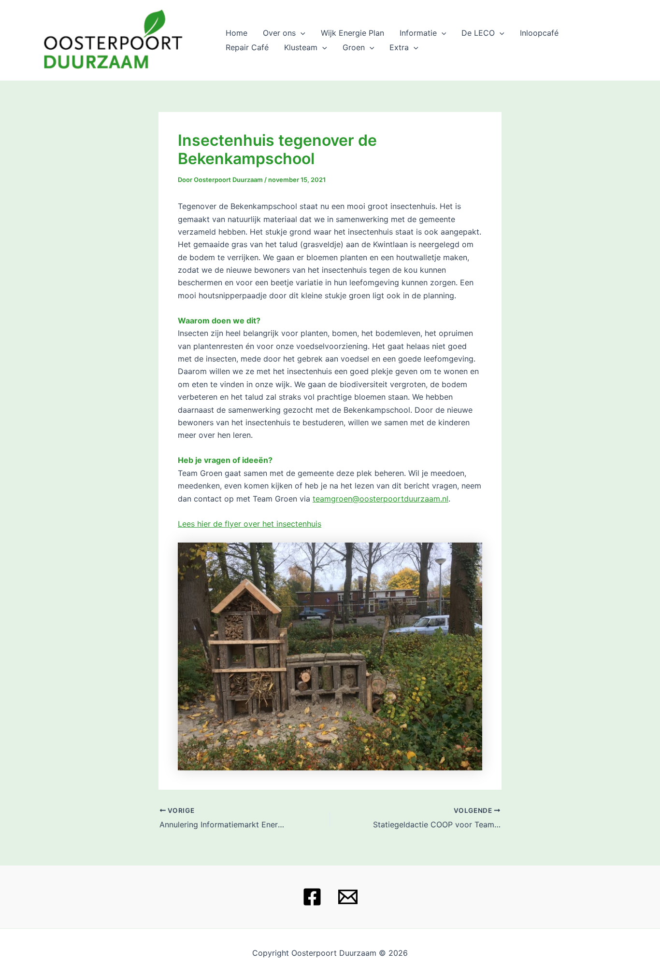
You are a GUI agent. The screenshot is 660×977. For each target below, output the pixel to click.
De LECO (478, 33)
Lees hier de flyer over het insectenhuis (249, 524)
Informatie (418, 33)
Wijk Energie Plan (352, 33)
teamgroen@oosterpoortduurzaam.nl (380, 498)
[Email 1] (348, 897)
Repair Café (247, 47)
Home (236, 33)
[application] (300, 33)
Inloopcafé (539, 33)
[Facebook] (312, 897)
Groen (354, 47)
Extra (399, 47)
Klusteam (300, 47)
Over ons (279, 33)
